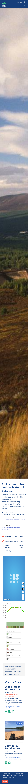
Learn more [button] (11, 777)
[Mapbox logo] (7, 599)
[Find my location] (23, 592)
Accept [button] (5, 781)
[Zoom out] (23, 597)
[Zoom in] (23, 595)
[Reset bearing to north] (23, 599)
